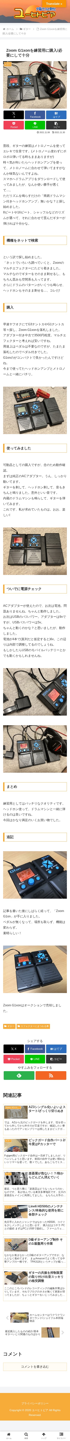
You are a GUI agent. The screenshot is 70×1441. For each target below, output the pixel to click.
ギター (10, 1026)
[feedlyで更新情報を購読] (19, 1075)
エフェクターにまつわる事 (35, 1026)
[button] (56, 125)
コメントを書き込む (35, 1366)
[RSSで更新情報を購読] (51, 1075)
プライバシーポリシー (35, 1403)
